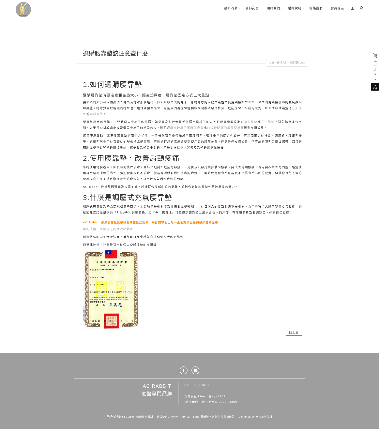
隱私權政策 (228, 416)
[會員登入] (352, 7)
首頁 (271, 62)
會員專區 (337, 8)
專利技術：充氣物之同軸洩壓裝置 (108, 229)
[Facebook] (184, 370)
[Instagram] (195, 370)
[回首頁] (37, 9)
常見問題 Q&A (297, 62)
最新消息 (230, 8)
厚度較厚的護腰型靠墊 (187, 127)
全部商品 (252, 8)
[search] (362, 8)
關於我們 (273, 8)
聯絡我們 (316, 8)
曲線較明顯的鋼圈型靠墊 (225, 127)
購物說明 (294, 8)
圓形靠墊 (96, 114)
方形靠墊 (268, 122)
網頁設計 (266, 416)
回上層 (294, 332)
